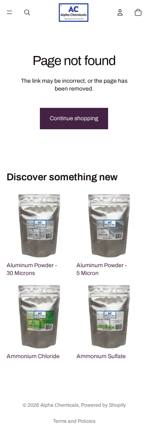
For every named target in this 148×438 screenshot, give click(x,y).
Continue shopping (74, 118)
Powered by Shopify (103, 405)
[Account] (120, 12)
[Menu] (9, 12)
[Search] (27, 12)
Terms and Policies (74, 421)
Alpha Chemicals (59, 405)
